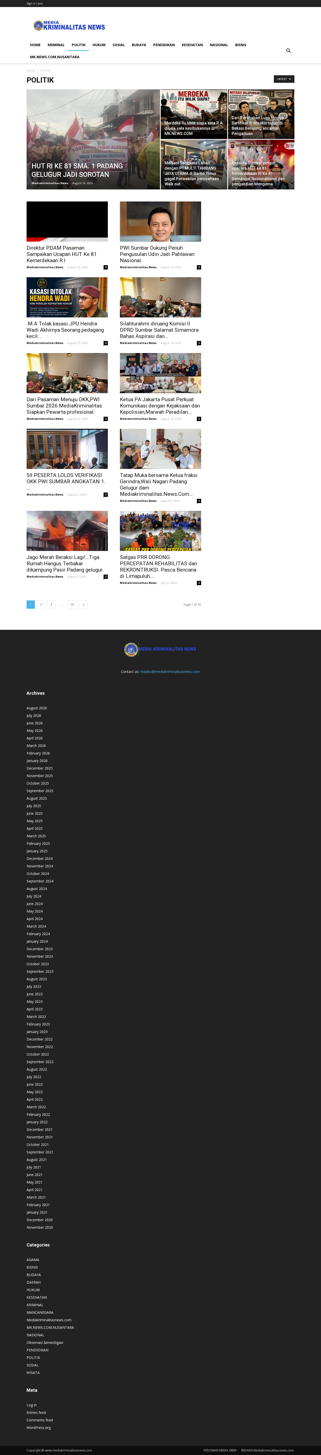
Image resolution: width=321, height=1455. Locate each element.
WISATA (33, 1372)
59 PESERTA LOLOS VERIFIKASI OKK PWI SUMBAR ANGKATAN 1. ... (66, 481)
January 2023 (37, 1031)
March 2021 (36, 1197)
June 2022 (35, 1084)
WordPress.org (39, 1427)
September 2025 (40, 790)
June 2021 (35, 1174)
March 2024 (36, 926)
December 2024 (40, 858)
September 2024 (40, 881)
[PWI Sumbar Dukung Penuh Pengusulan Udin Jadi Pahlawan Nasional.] (160, 221)
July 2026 (34, 715)
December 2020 (40, 1219)
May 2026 (35, 730)
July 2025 (34, 805)
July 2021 (34, 1167)
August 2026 (37, 708)
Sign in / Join (35, 3)
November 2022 (40, 1046)
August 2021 (37, 1159)
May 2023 (35, 1001)
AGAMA (33, 1259)
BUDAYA (139, 44)
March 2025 (36, 836)
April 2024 (35, 918)
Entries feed (36, 1412)
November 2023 (40, 956)
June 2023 (35, 994)
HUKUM (99, 44)
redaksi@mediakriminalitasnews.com (170, 671)
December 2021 (40, 1129)
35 (72, 604)
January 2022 (37, 1122)
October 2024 (38, 873)
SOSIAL (119, 44)
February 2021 (38, 1204)
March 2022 (36, 1106)
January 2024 (37, 941)
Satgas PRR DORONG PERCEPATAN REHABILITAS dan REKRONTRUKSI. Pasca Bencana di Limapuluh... (158, 566)
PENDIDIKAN (164, 44)
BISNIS (240, 44)
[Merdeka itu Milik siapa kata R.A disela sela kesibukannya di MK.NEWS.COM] (194, 114)
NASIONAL (219, 44)
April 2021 (35, 1189)
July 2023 (34, 986)
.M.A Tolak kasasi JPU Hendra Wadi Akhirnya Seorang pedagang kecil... (65, 330)
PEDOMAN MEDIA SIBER (220, 1450)
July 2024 (34, 896)
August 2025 (37, 798)
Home (31, 70)
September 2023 (40, 971)
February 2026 (38, 753)
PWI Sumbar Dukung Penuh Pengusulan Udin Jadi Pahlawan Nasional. (157, 254)
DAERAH (34, 1282)
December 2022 (40, 1039)
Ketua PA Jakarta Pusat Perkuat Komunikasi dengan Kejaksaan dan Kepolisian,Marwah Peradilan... (160, 405)
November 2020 (40, 1227)
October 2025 (38, 783)
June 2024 (35, 903)
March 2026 (36, 745)
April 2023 (35, 1009)
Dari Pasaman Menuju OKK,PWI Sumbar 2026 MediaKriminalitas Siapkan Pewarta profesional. (64, 405)
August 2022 (37, 1069)
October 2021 (38, 1144)
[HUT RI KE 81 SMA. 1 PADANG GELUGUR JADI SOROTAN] (93, 147)
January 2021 (37, 1212)
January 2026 (37, 760)
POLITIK (79, 44)
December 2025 (40, 768)
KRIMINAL (56, 44)
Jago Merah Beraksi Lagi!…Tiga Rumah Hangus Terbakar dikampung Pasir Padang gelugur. (65, 563)
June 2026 (35, 723)
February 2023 (38, 1024)
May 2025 (35, 820)
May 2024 (35, 911)
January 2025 (37, 851)
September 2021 (40, 1152)
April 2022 (35, 1099)
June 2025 (35, 813)
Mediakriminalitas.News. (50, 183)
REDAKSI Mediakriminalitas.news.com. (267, 1450)
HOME (35, 44)
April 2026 (35, 738)
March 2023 (36, 1016)
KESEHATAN (192, 44)
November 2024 (40, 866)
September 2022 (40, 1061)
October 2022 (38, 1054)
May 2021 (35, 1182)
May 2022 (35, 1091)
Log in (32, 1405)
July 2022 (34, 1076)
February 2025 (38, 843)
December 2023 (40, 948)
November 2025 (40, 775)
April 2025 (35, 828)
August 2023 (37, 979)
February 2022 (38, 1114)
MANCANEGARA (40, 1312)
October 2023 (38, 963)
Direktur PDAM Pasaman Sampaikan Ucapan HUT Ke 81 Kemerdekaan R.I (62, 254)
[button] (288, 51)
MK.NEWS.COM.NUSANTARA (54, 56)
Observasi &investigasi (45, 1342)
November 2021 (40, 1137)
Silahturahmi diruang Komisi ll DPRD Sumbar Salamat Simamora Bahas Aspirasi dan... (159, 330)
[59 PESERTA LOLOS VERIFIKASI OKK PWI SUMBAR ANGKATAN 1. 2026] (67, 449)
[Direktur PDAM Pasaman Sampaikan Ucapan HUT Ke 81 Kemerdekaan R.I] (67, 221)
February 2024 (38, 933)
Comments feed (40, 1420)
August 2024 (37, 888)
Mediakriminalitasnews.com (49, 1320)
